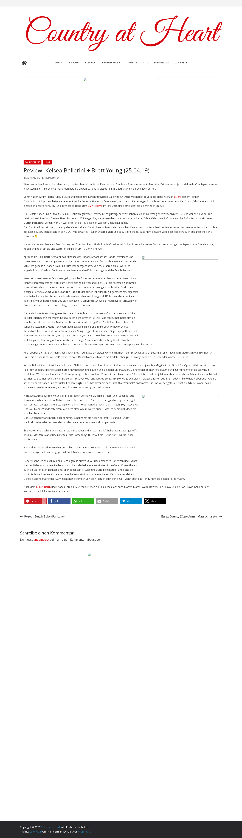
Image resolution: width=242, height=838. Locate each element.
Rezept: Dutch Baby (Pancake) (44, 516)
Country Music (111, 62)
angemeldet (41, 540)
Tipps (129, 62)
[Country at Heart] (24, 62)
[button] (62, 62)
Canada (74, 62)
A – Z (145, 62)
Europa (90, 62)
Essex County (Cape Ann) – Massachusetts (189, 516)
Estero (177, 196)
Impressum (161, 62)
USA (57, 62)
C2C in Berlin (43, 487)
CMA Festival (95, 205)
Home (47, 162)
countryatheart (51, 177)
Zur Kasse (180, 62)
